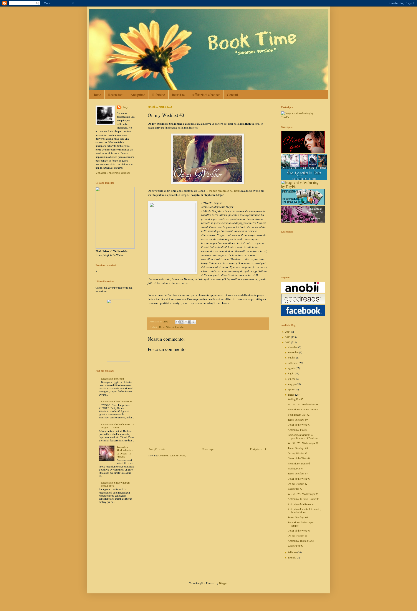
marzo (291, 394)
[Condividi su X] (186, 322)
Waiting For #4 (295, 468)
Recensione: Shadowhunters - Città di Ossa (116, 484)
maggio (292, 384)
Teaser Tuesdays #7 (298, 473)
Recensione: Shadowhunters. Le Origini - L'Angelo (117, 426)
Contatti (232, 94)
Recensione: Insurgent (112, 378)
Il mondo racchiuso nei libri (223, 191)
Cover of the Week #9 (299, 424)
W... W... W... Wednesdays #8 (303, 404)
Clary (124, 107)
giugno (292, 378)
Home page (207, 449)
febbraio (292, 552)
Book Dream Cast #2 (298, 414)
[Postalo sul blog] (181, 322)
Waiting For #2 (295, 545)
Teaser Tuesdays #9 (298, 419)
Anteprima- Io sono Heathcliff (303, 498)
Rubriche (158, 94)
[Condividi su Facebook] (190, 322)
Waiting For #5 (295, 399)
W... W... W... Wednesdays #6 (303, 493)
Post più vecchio (258, 449)
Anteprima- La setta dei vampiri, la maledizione (304, 510)
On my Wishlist (166, 327)
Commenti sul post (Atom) (172, 455)
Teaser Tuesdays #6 (298, 517)
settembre (293, 363)
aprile (291, 389)
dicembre (293, 347)
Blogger (223, 583)
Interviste (178, 94)
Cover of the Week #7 (299, 478)
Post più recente (157, 449)
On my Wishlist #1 (297, 535)
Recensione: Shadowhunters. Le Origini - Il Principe (125, 451)
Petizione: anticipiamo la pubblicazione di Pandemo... (304, 436)
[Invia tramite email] (177, 322)
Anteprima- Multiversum (300, 504)
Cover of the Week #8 (299, 458)
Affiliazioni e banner (206, 94)
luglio (291, 373)
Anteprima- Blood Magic (301, 540)
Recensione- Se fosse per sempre (301, 523)
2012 (288, 342)
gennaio (292, 557)
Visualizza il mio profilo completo (113, 172)
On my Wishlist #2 (297, 483)
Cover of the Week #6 (299, 530)
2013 (288, 337)
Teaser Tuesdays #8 (298, 448)
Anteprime (138, 94)
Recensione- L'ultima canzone (303, 409)
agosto (292, 368)
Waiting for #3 (295, 488)
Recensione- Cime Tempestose (116, 401)
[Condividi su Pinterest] (194, 322)
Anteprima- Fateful (297, 429)
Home (97, 94)
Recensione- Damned (299, 463)
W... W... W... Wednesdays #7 (303, 443)
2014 (288, 331)
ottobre (292, 357)
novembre (293, 352)
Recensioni (115, 94)
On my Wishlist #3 (297, 453)
